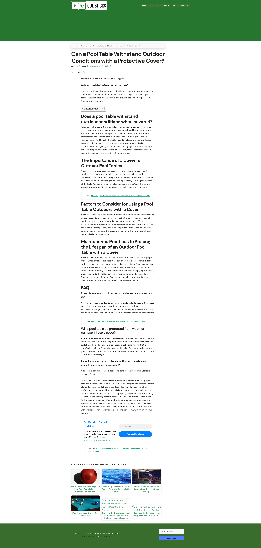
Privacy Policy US (92, 536)
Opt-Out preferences (105, 536)
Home (144, 6)
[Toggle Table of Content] (101, 108)
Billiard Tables (169, 6)
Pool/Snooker (154, 6)
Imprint (84, 536)
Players (182, 6)
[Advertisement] (130, 27)
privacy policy (104, 440)
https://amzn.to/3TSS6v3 (99, 66)
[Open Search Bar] (188, 5)
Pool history (83, 46)
